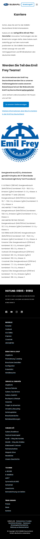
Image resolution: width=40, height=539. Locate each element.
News (7, 507)
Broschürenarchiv (11, 416)
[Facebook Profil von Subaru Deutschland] (7, 312)
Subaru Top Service (12, 392)
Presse (7, 504)
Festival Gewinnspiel (12, 435)
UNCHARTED (9, 343)
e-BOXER (8, 471)
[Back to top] (37, 536)
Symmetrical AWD (12, 481)
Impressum (27, 523)
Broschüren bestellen (13, 362)
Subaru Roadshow (12, 432)
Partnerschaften (11, 449)
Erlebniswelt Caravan (13, 445)
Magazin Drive (10, 452)
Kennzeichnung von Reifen (15, 492)
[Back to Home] (11, 4)
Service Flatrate (11, 388)
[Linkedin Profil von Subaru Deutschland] (21, 312)
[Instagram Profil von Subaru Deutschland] (16, 312)
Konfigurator (10, 366)
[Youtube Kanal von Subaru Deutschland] (11, 312)
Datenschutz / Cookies (24, 521)
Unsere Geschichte (12, 459)
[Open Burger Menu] (37, 4)
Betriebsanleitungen (12, 419)
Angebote (9, 355)
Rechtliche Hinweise (15, 523)
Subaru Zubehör (11, 395)
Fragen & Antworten (12, 405)
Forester (8, 326)
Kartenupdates (10, 412)
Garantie (8, 402)
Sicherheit (9, 485)
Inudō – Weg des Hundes (14, 438)
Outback (8, 329)
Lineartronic (9, 488)
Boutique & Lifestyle (12, 398)
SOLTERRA (8, 333)
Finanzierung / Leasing (13, 359)
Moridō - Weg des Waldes (14, 442)
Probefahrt (9, 369)
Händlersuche (10, 373)
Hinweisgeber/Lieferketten (19, 525)
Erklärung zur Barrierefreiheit (19, 527)
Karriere (8, 511)
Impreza (8, 336)
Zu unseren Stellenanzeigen (16, 104)
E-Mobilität (9, 475)
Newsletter (9, 456)
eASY (7, 478)
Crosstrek (8, 339)
